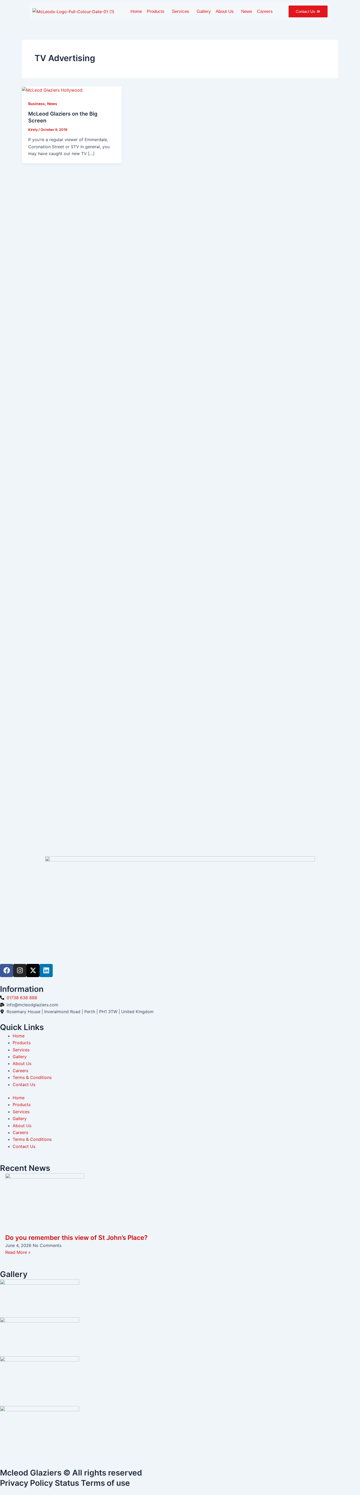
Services (180, 11)
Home (136, 11)
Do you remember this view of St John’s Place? (76, 1237)
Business (36, 103)
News (246, 11)
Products (155, 11)
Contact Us (24, 1084)
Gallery (204, 11)
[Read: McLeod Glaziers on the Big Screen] (52, 89)
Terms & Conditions (32, 1077)
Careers (265, 11)
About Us (225, 11)
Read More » (18, 1252)
